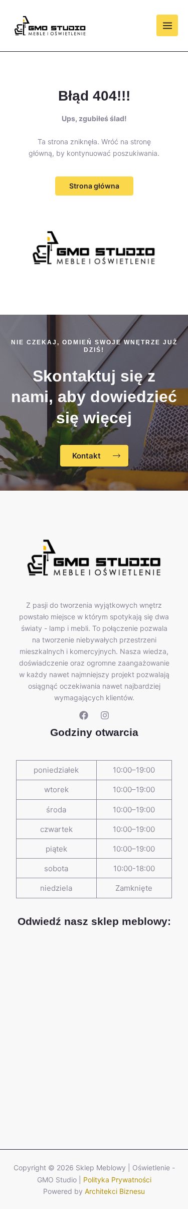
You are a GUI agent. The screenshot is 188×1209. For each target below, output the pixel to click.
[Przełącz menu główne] (167, 25)
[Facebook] (83, 715)
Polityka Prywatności (117, 1179)
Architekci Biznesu (115, 1191)
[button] (94, 186)
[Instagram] (104, 715)
